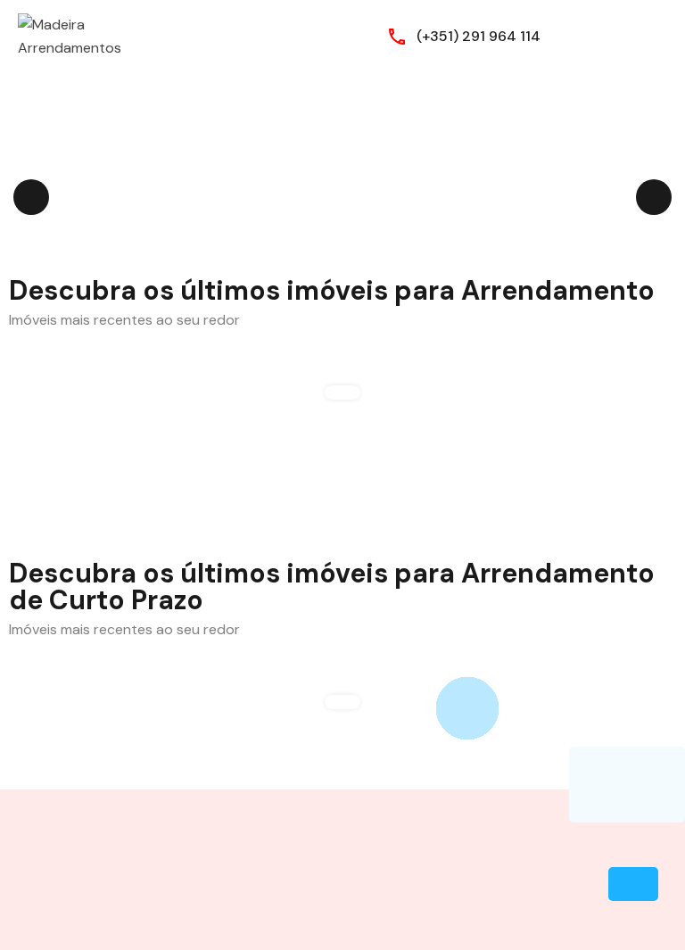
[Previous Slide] (31, 197)
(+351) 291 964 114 (479, 36)
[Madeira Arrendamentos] (71, 35)
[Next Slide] (654, 197)
